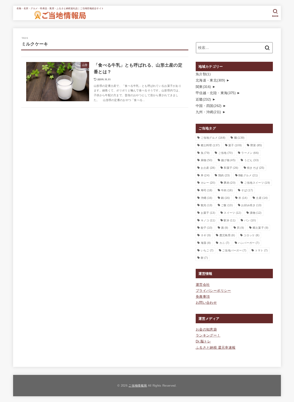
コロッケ (251, 235)
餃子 (206, 227)
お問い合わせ (206, 302)
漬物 (255, 212)
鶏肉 (224, 175)
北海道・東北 (210, 80)
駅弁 (229, 220)
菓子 (235, 145)
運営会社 (203, 285)
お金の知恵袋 (206, 329)
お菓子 (208, 212)
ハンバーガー (248, 243)
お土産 (208, 167)
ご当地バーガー (234, 250)
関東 (203, 87)
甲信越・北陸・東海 (216, 93)
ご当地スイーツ (257, 182)
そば (247, 190)
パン (250, 220)
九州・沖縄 (208, 112)
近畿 (203, 99)
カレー (208, 182)
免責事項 (203, 296)
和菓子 (231, 167)
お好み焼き (251, 205)
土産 (262, 198)
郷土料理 (210, 145)
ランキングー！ (208, 335)
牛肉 (227, 190)
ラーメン (250, 153)
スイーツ (232, 212)
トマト (261, 250)
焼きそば (255, 167)
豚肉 (229, 182)
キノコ (208, 220)
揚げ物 (228, 160)
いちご (207, 250)
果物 (206, 160)
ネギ (206, 235)
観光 (206, 205)
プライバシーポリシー (213, 290)
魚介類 (203, 74)
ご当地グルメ (213, 137)
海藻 (206, 243)
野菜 (256, 145)
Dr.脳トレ (203, 341)
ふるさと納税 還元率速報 (215, 347)
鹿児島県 (227, 235)
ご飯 (227, 205)
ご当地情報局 (137, 385)
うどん (251, 160)
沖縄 (206, 198)
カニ (224, 243)
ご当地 (225, 153)
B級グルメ (248, 175)
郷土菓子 (260, 227)
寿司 (206, 190)
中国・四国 (209, 106)
